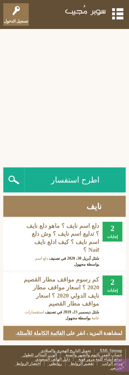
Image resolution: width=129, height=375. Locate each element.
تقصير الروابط (82, 363)
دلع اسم (41, 258)
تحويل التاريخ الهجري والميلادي (66, 351)
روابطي (55, 363)
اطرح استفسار (75, 180)
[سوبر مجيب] (86, 11)
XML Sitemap (111, 351)
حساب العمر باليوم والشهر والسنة (93, 355)
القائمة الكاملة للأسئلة (41, 333)
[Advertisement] (64, 96)
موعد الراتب (112, 363)
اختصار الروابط (28, 363)
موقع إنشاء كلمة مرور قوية (100, 359)
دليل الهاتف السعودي (52, 359)
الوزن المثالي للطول (40, 355)
